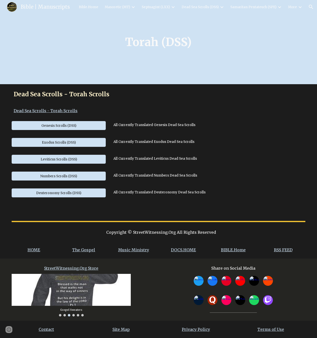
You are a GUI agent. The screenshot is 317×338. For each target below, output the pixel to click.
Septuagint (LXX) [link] (156, 7)
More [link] (292, 7)
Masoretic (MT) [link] (117, 7)
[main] (159, 42)
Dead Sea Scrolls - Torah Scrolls (46, 110)
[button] (311, 7)
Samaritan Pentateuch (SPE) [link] (253, 7)
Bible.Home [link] (88, 7)
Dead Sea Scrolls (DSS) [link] (200, 7)
